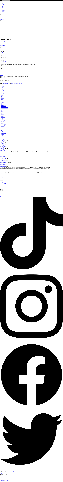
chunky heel (2, 104)
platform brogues (3, 122)
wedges (2, 135)
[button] (3, 139)
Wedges (3, 90)
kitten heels (8, 83)
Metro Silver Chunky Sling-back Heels (4, 144)
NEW (2, 7)
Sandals (2, 99)
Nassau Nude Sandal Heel (3, 140)
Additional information (2, 79)
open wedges (2, 121)
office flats (3, 118)
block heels (2, 102)
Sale (1, 88)
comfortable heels (4, 107)
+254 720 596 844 (4, 0)
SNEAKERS (3, 10)
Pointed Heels (2, 97)
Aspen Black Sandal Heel (2, 160)
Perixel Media (13, 471)
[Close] (0, 477)
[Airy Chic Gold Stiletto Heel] (31, 165)
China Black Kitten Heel (2, 142)
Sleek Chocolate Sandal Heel (3, 146)
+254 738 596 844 (8, 0)
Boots (2, 96)
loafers (3, 93)
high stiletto (2, 114)
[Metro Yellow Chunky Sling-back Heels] (31, 161)
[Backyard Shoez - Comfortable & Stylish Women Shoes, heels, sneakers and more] (4, 480)
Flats (1, 92)
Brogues (2, 95)
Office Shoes (2, 86)
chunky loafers (3, 106)
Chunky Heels (4, 83)
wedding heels (20, 83)
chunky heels (3, 105)
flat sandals (3, 110)
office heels (3, 119)
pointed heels (2, 123)
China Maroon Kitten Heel (3, 158)
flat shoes (3, 111)
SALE (2, 6)
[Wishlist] (1, 139)
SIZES (2, 52)
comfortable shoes (4, 108)
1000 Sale (2, 91)
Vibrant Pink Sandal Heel (2, 148)
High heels (2, 113)
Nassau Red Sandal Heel (2, 164)
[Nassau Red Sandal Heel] (31, 163)
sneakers (2, 127)
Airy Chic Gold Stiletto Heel (3, 166)
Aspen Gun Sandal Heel (2, 156)
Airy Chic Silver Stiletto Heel (3, 150)
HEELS (3, 11)
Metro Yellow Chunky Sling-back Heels (4, 162)
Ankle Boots (2, 98)
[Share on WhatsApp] (1, 72)
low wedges (2, 116)
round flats (3, 125)
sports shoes (3, 128)
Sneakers (2, 94)
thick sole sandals (3, 133)
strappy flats (2, 130)
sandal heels (3, 126)
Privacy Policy (3, 182)
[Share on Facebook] (0, 72)
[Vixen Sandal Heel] (0, 41)
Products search (1, 13)
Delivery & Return (4, 61)
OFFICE (3, 9)
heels (11, 83)
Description (1, 75)
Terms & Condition (4, 183)
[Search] (1, 5)
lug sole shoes (3, 117)
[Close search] (0, 476)
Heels (6, 83)
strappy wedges (3, 132)
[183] (0, 20)
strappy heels (3, 131)
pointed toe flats (3, 124)
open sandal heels (17, 83)
